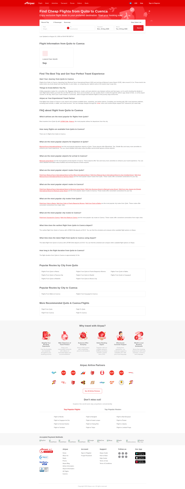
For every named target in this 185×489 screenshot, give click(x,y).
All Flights (66, 471)
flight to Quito (80, 309)
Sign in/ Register (86, 453)
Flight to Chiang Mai (92, 424)
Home (64, 453)
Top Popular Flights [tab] (72, 409)
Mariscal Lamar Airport (47, 160)
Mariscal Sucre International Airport (50, 146)
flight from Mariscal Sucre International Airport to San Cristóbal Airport (112, 175)
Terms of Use (104, 461)
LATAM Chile (64, 121)
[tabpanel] (92, 420)
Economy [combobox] (67, 22)
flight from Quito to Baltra (93, 203)
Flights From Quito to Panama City (52, 275)
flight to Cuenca (81, 313)
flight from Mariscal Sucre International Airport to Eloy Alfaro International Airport (65, 175)
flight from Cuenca (48, 313)
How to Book (104, 455)
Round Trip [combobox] (45, 22)
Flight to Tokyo (90, 427)
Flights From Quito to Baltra (119, 271)
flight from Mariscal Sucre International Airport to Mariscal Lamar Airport (62, 189)
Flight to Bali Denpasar (124, 416)
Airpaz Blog (66, 463)
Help (141, 3)
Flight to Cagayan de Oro (62, 420)
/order (99, 103)
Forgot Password (86, 455)
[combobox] (54, 29)
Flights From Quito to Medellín (51, 278)
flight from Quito (47, 309)
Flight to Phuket (121, 420)
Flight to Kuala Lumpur (93, 420)
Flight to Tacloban (59, 427)
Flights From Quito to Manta (50, 271)
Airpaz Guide (104, 453)
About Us (65, 455)
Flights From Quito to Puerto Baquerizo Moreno (91, 271)
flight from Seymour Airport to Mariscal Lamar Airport (101, 189)
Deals (64, 458)
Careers (65, 474)
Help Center (103, 458)
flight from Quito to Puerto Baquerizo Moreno (71, 203)
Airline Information (68, 466)
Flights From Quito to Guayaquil (121, 275)
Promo (65, 461)
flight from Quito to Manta (48, 203)
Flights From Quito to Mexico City (86, 278)
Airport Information (68, 468)
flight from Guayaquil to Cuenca (50, 217)
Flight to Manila (58, 416)
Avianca (71, 121)
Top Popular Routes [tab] (113, 409)
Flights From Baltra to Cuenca (51, 294)
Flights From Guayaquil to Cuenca (86, 294)
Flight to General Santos (61, 424)
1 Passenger (57, 22)
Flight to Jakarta (122, 424)
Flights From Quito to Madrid (85, 275)
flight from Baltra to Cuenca (69, 217)
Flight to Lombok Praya (124, 427)
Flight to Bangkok (91, 416)
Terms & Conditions (106, 463)
